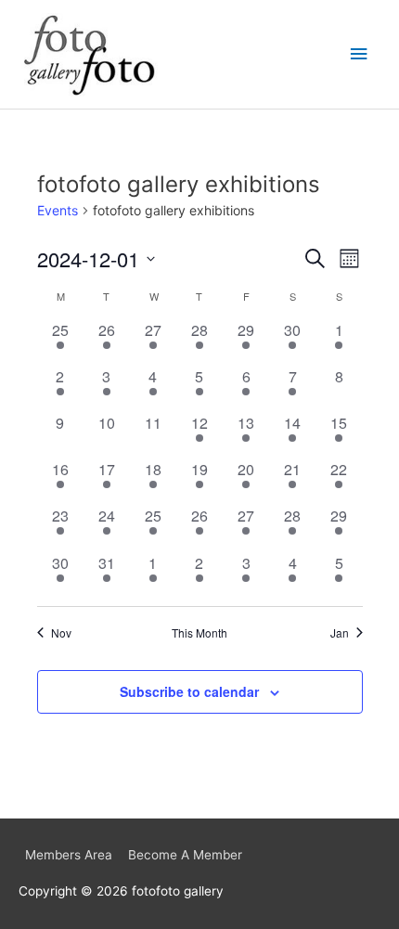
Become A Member (185, 854)
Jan (339, 633)
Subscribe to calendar (189, 691)
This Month (199, 633)
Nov (61, 633)
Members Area (68, 854)
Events (57, 210)
